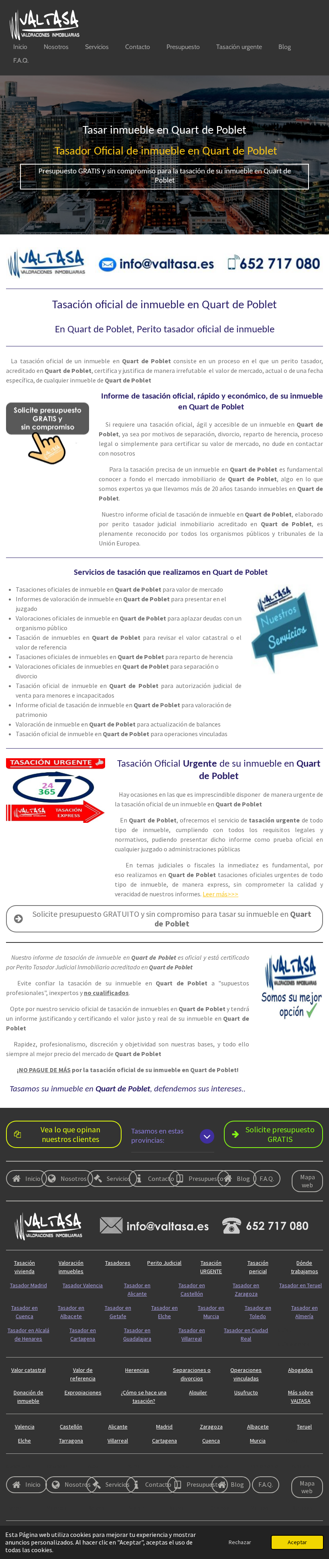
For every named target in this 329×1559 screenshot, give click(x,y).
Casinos (219, 1507)
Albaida (300, 1466)
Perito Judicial (164, 1262)
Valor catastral (28, 1370)
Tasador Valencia (83, 1285)
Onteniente (264, 1466)
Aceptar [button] (297, 1542)
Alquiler (198, 1392)
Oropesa (57, 1466)
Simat (135, 1466)
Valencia (25, 1426)
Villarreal (118, 1440)
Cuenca (211, 1440)
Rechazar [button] (240, 1542)
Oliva (292, 1440)
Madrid (164, 1426)
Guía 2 (285, 1330)
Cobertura (18, 1466)
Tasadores (117, 1262)
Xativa (176, 1507)
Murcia (258, 1440)
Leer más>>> (220, 894)
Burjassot (303, 1507)
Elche (24, 1440)
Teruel (304, 1426)
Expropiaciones (83, 1392)
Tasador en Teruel (300, 1285)
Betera (96, 1507)
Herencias (137, 1370)
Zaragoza (211, 1426)
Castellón (71, 1426)
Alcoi (94, 1466)
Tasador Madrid (28, 1285)
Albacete (258, 1426)
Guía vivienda (294, 1344)
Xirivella (219, 1466)
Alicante (118, 1426)
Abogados (300, 1370)
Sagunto (179, 1466)
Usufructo (246, 1392)
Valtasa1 (261, 1507)
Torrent (15, 1507)
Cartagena (164, 1440)
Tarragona (71, 1440)
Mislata (136, 1507)
